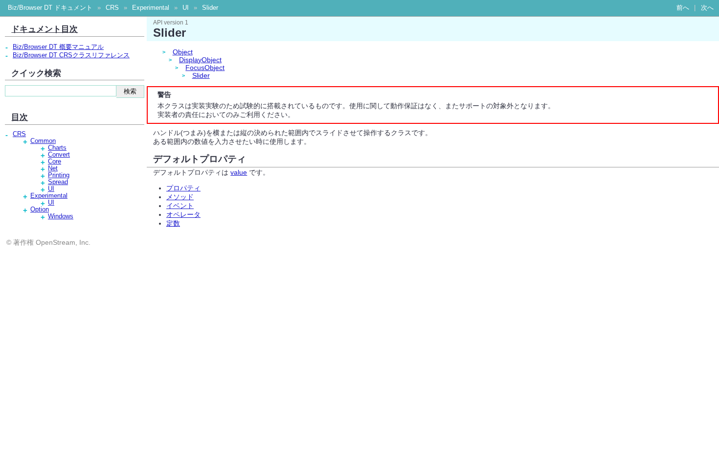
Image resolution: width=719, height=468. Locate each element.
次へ (707, 7)
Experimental (150, 7)
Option (39, 209)
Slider (210, 7)
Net (53, 168)
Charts (57, 147)
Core (54, 161)
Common (43, 141)
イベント (180, 206)
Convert (59, 154)
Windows (60, 216)
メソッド (180, 197)
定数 (173, 223)
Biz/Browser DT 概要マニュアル (58, 47)
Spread (58, 182)
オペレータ (183, 214)
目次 (19, 117)
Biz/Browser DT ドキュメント (50, 7)
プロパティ (183, 188)
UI (185, 7)
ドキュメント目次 (44, 29)
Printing (58, 175)
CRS (112, 7)
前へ (682, 7)
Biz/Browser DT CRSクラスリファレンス (71, 55)
